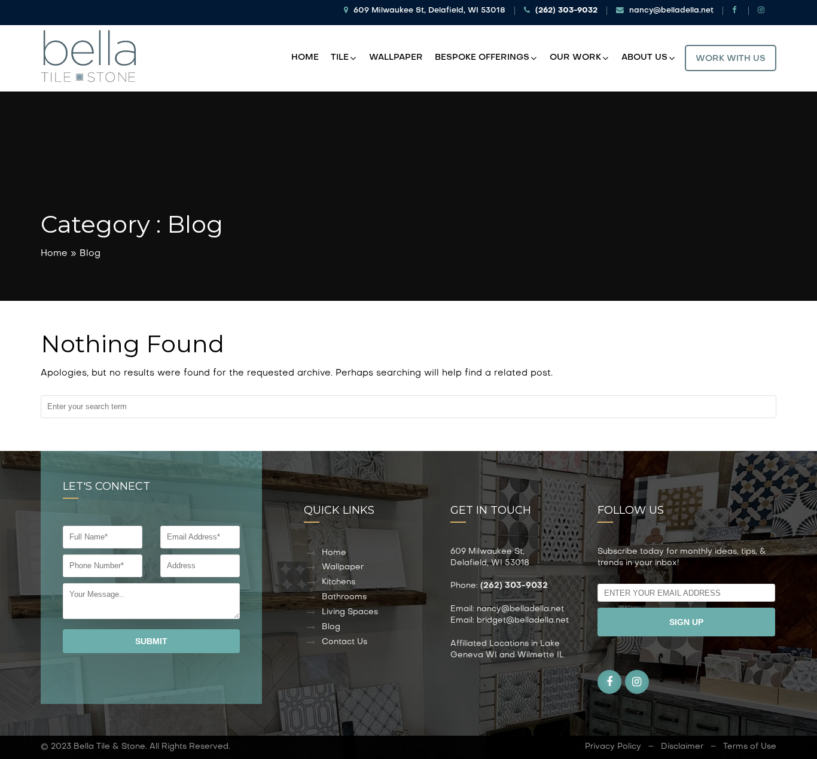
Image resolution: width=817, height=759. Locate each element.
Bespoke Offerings (482, 58)
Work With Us (731, 59)
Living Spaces (350, 612)
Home (305, 58)
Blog (331, 627)
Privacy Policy (613, 747)
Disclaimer (682, 747)
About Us (644, 58)
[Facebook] (735, 11)
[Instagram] (762, 11)
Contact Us (344, 642)
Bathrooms (344, 597)
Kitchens (338, 582)
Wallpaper (396, 58)
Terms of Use (749, 747)
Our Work (575, 58)
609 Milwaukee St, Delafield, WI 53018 (428, 10)
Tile (340, 58)
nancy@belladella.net (670, 10)
